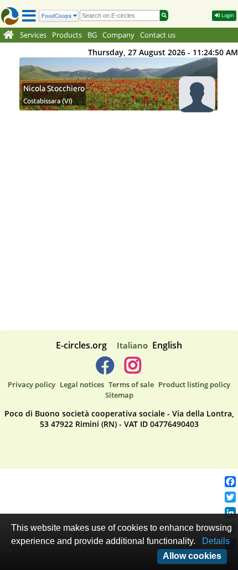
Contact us (157, 35)
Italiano (132, 345)
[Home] (8, 35)
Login (227, 15)
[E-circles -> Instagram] (132, 369)
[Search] (164, 15)
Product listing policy (194, 384)
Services (33, 35)
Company (118, 35)
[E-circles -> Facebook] (105, 369)
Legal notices (82, 384)
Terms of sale (131, 384)
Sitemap (119, 395)
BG (92, 35)
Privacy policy (31, 384)
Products (67, 35)
